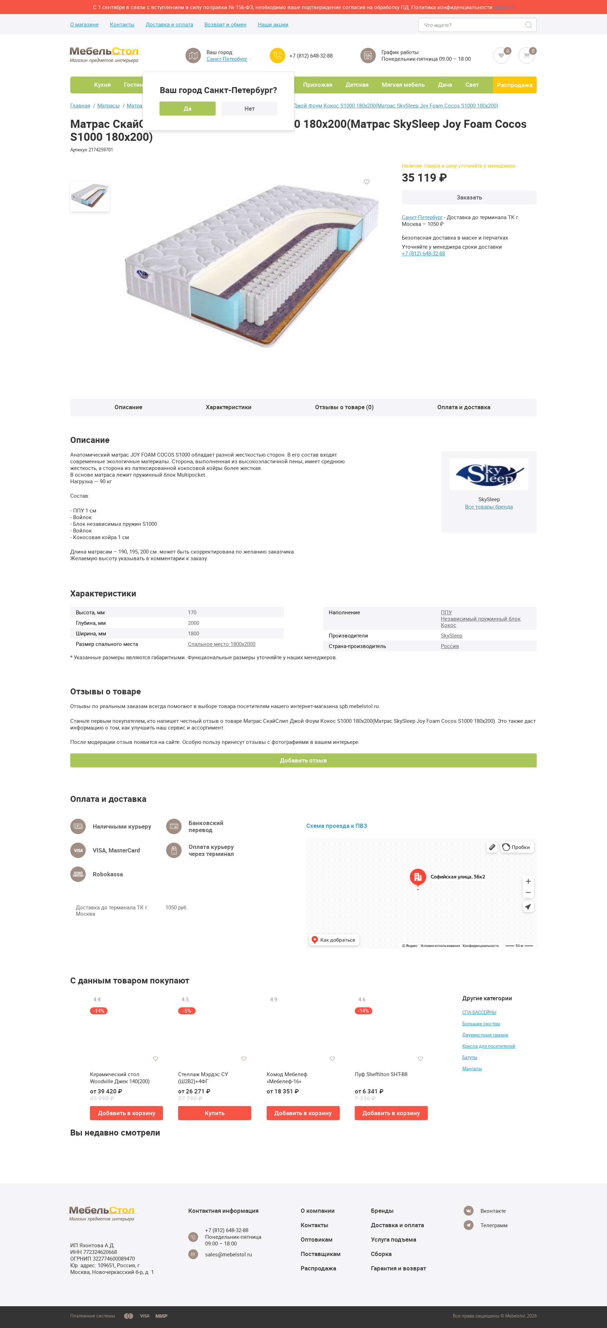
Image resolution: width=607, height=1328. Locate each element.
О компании (318, 1210)
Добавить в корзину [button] (126, 1113)
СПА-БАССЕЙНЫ (479, 1012)
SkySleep (451, 635)
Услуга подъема (393, 1239)
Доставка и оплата (169, 24)
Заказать (469, 197)
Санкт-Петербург (227, 58)
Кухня (102, 84)
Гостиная (137, 84)
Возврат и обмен (225, 24)
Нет (249, 108)
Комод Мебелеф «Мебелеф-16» (287, 1078)
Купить (214, 1113)
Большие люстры (481, 1023)
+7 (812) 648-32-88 (311, 55)
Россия (450, 645)
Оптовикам (317, 1239)
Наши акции (273, 24)
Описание (128, 407)
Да (187, 108)
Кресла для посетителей (488, 1046)
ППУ (446, 612)
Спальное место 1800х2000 (221, 643)
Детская (357, 84)
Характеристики (229, 407)
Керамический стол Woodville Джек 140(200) (120, 1078)
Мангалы (472, 1068)
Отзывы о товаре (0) (344, 407)
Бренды (382, 1210)
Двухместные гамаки (485, 1035)
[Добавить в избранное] (366, 182)
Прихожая (317, 84)
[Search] (529, 25)
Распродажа (515, 85)
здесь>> (504, 7)
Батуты (469, 1057)
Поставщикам (321, 1254)
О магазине (84, 24)
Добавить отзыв (303, 760)
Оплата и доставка (463, 407)
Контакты (122, 24)
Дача (445, 84)
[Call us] (277, 55)
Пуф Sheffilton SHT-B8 (381, 1074)
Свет (472, 84)
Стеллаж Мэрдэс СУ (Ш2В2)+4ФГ (203, 1078)
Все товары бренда (489, 506)
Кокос (448, 624)
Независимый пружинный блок (481, 618)
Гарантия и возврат (398, 1268)
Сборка (381, 1254)
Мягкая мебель (403, 84)
